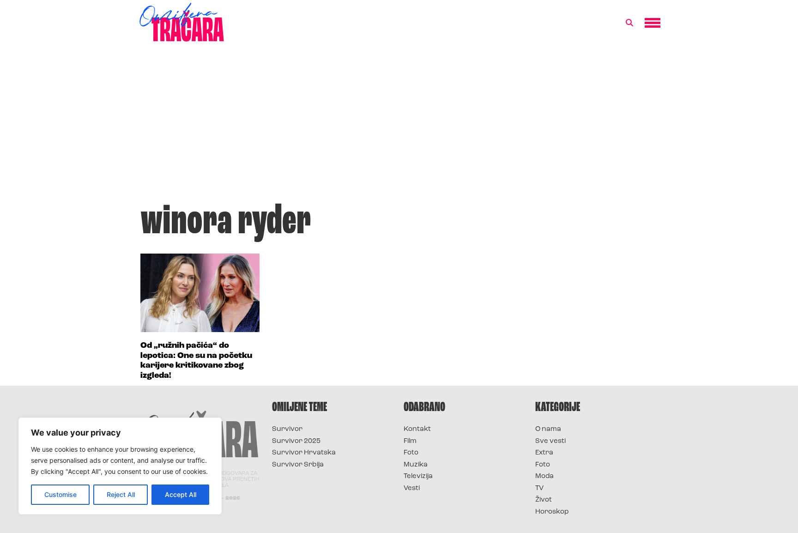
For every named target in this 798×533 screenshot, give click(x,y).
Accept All (180, 494)
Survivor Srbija (298, 464)
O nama (548, 429)
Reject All (121, 494)
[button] (629, 23)
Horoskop (552, 512)
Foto (411, 452)
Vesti (412, 488)
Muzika (416, 464)
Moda (544, 476)
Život (543, 500)
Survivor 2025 (296, 441)
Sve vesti (550, 441)
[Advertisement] (399, 126)
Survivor (287, 429)
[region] (120, 466)
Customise (60, 494)
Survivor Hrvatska (304, 452)
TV (539, 488)
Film (410, 441)
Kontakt (417, 429)
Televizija (418, 476)
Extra (544, 452)
